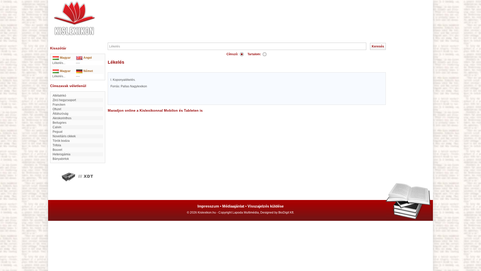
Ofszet (57, 109)
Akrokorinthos (62, 118)
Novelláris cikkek (64, 136)
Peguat (57, 131)
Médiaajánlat (233, 206)
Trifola (57, 145)
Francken (59, 104)
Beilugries (59, 122)
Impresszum (208, 206)
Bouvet (57, 150)
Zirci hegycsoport (64, 100)
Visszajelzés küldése (266, 206)
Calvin (57, 127)
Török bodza (61, 141)
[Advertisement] (255, 15)
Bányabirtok (61, 159)
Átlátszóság (60, 113)
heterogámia (61, 154)
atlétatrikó (59, 95)
